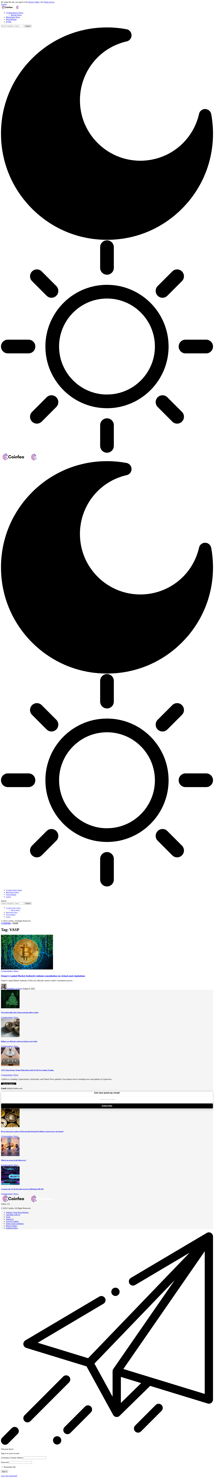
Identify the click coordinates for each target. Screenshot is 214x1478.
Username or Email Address (12, 1458)
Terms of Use (49, 2)
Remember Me (9, 1467)
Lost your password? (9, 1476)
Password (5, 1462)
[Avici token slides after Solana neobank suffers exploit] (10, 1008)
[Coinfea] (15, 8)
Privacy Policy (34, 2)
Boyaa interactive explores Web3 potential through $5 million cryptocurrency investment (32, 1131)
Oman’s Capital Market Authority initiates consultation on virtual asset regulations (43, 976)
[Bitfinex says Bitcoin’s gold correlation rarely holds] (10, 1036)
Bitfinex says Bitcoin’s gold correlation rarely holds (19, 1041)
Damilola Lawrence (14, 988)
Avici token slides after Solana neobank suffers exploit (19, 1012)
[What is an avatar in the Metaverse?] (10, 1155)
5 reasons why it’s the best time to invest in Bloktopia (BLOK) (22, 1189)
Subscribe (107, 1106)
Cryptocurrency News (9, 971)
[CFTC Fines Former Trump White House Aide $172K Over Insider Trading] (10, 1065)
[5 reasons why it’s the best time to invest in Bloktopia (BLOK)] (10, 1184)
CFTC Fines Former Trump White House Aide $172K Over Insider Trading (27, 1070)
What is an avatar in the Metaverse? (13, 1160)
